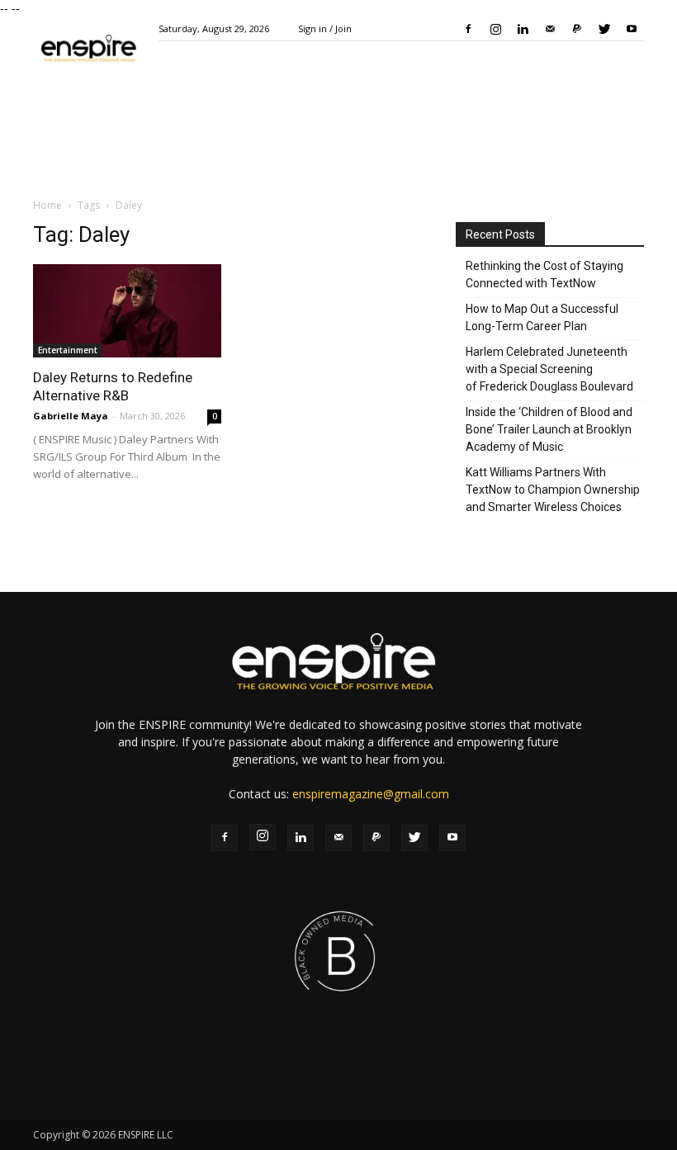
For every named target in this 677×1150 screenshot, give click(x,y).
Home (47, 205)
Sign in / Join (325, 28)
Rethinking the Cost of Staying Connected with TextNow (544, 274)
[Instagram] (495, 28)
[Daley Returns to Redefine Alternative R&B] (127, 310)
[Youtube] (631, 28)
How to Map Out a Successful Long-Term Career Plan (542, 317)
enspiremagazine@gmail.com (370, 794)
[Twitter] (604, 28)
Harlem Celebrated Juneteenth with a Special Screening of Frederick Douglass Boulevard (549, 369)
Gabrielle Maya (70, 415)
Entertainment (67, 350)
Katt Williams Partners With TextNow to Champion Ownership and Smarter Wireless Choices (553, 489)
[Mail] (549, 28)
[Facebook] (468, 28)
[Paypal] (577, 28)
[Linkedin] (522, 28)
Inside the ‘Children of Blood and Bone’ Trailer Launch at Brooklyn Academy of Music (549, 429)
